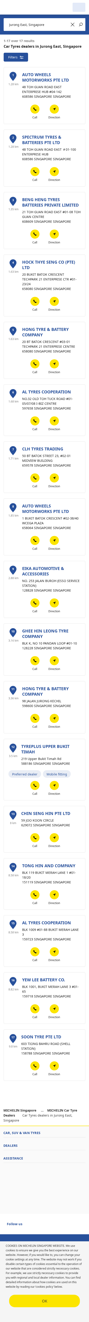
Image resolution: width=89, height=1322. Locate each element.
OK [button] (44, 1301)
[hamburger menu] (8, 7)
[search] (66, 7)
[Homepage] (27, 7)
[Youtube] (38, 1226)
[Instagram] (46, 1226)
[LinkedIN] (54, 1226)
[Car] (79, 7)
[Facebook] (29, 1226)
